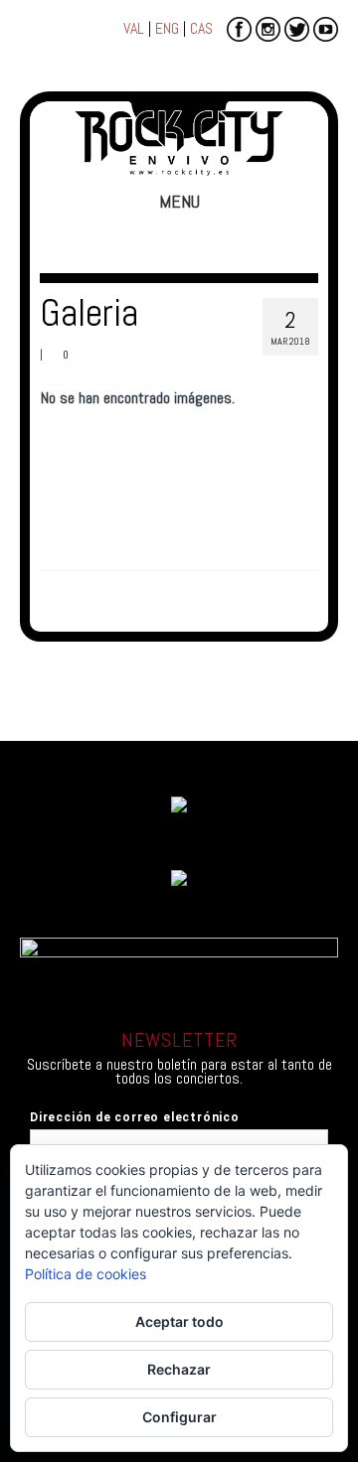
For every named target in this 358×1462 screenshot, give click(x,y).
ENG (167, 28)
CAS (201, 28)
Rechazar (179, 1369)
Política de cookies (85, 1273)
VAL (133, 28)
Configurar (179, 1416)
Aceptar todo (179, 1321)
